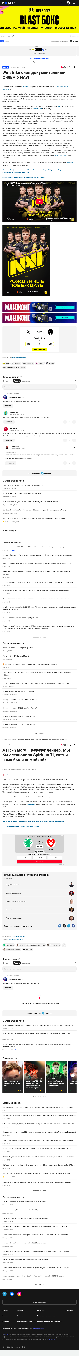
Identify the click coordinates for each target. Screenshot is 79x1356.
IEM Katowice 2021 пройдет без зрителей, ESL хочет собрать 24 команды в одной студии (34, 510)
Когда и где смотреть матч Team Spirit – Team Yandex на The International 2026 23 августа (35, 1235)
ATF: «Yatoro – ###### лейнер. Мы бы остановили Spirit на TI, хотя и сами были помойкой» (42, 739)
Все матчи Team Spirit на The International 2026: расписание (24, 1210)
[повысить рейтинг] (65, 422)
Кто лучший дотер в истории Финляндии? (26, 875)
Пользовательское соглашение (47, 1316)
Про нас (5, 1310)
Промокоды (69, 1310)
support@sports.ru (38, 1328)
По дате (6, 381)
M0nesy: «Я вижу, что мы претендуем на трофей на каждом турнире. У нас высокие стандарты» (37, 582)
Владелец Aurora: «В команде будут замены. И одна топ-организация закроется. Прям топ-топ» (37, 1140)
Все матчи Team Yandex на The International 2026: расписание (25, 1218)
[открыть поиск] (62, 2)
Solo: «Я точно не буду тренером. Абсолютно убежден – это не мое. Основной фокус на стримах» (38, 1124)
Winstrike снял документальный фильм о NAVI (29, 62)
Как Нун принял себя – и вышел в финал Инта (20, 826)
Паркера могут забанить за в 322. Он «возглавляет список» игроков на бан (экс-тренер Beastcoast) (39, 1132)
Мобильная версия (39, 1302)
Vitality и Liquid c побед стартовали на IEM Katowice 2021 (23, 485)
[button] (74, 413)
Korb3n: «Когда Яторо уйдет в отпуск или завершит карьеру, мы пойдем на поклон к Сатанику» (37, 1107)
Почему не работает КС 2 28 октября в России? (19, 700)
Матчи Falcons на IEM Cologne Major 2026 (17, 648)
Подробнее (51, 1339)
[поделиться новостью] (74, 67)
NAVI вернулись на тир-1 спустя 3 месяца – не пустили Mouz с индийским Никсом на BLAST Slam (38, 1165)
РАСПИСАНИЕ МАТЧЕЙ (7, 36)
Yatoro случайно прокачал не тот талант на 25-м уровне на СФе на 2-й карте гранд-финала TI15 (37, 1025)
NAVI (59, 106)
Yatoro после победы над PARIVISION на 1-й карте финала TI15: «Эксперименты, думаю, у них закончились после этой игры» (36, 1034)
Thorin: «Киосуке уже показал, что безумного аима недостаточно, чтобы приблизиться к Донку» (37, 563)
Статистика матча (38, 53)
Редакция (5, 1316)
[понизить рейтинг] (74, 422)
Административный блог (25, 1322)
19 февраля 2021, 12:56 (17, 414)
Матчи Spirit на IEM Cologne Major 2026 (16, 656)
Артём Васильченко (18, 936)
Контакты (5, 1322)
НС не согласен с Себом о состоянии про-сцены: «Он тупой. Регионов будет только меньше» (36, 1173)
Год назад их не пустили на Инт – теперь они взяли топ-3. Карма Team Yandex (33, 821)
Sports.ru (70, 162)
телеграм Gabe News (16, 939)
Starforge (13, 428)
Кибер (4, 62)
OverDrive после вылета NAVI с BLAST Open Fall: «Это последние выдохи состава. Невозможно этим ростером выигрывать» (39, 608)
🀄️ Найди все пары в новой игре (15, 775)
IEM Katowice (37, 109)
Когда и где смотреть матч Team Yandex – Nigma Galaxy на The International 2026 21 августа (35, 1268)
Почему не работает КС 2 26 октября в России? (19, 716)
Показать (72, 455)
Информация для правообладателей (49, 1322)
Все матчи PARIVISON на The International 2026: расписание (24, 1202)
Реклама (20, 1316)
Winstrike (26, 87)
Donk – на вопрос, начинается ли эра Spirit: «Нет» (20, 618)
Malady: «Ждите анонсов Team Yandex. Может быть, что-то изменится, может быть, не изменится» (38, 1157)
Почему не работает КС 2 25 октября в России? (19, 724)
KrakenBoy (15, 446)
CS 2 (8, 62)
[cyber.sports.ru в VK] (12, 1294)
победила (31, 804)
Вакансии (20, 1310)
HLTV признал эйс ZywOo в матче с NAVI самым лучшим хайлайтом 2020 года (31, 502)
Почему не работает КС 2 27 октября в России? (19, 708)
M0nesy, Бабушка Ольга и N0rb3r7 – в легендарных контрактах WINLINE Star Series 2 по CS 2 (36, 683)
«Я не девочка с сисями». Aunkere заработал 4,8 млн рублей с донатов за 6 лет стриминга (35, 590)
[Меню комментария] (74, 413)
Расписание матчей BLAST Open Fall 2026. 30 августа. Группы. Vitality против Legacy (33, 547)
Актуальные (26, 381)
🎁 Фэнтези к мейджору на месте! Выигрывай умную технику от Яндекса (29, 664)
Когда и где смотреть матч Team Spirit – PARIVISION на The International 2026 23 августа (34, 1226)
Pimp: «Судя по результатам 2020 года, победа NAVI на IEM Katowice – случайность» (33, 518)
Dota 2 (8, 739)
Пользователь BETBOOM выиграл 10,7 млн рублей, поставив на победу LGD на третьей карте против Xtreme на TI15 (36, 1045)
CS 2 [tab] (2, 41)
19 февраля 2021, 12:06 (17, 430)
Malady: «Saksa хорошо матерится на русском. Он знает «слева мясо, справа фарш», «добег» (36, 1182)
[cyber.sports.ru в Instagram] (19, 1294)
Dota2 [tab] (7, 41)
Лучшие (17, 381)
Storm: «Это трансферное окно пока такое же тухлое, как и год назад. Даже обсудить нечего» (36, 1148)
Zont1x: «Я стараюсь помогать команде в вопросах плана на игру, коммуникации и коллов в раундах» (36, 573)
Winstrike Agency (61, 155)
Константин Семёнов (19, 357)
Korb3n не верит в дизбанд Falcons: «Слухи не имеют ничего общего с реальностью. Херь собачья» (39, 1115)
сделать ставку (39, 349)
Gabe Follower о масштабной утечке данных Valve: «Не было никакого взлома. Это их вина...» (36, 599)
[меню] (74, 3)
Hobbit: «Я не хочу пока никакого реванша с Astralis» (21, 493)
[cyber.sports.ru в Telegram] (4, 1294)
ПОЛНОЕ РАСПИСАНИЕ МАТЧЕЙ (39, 59)
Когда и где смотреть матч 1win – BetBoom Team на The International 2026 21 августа (33, 1276)
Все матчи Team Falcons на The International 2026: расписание (25, 1259)
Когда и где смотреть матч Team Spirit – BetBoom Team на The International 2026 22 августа (35, 1251)
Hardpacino (14, 412)
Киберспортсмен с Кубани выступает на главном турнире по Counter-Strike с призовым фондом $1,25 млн (37, 673)
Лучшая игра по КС (16, 397)
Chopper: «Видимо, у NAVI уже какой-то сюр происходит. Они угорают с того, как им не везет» (37, 555)
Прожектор (41, 1310)
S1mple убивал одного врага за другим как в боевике (23, 177)
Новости (13, 62)
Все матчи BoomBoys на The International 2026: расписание (24, 1243)
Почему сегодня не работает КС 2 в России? (18, 691)
